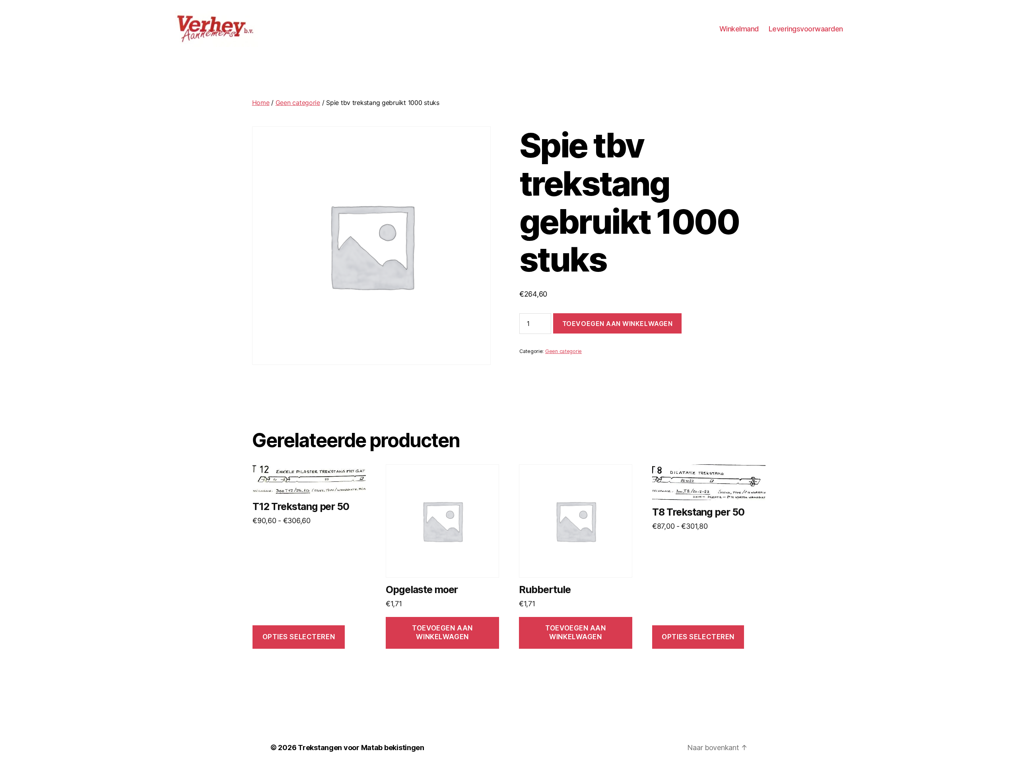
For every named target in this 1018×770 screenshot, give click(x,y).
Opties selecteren (298, 637)
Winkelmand (739, 29)
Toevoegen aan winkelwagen (617, 324)
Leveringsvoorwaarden (806, 29)
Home (261, 103)
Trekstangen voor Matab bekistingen (361, 747)
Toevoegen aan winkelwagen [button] (442, 632)
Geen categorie (298, 103)
